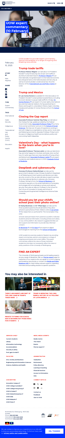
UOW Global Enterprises (14, 394)
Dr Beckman (23, 228)
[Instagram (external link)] (34, 388)
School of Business (45, 181)
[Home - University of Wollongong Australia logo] (8, 3)
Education (7, 144)
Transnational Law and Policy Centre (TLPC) (7, 135)
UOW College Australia (13, 386)
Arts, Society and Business (14, 359)
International (7, 116)
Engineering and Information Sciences (18, 362)
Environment (38, 362)
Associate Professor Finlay (41, 124)
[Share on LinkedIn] (6, 94)
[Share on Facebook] (6, 89)
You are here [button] (6, 8)
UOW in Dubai (10, 391)
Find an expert (49, 257)
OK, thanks (54, 431)
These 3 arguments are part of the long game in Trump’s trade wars (17, 295)
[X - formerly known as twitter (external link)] (38, 384)
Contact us (37, 392)
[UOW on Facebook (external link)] (34, 384)
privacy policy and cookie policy (16, 433)
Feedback (37, 395)
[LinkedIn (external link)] (38, 388)
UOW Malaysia (10, 399)
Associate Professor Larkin (39, 157)
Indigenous (7, 126)
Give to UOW (38, 397)
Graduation (37, 359)
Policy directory (39, 365)
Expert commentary (7, 106)
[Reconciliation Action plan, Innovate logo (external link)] (43, 415)
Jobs (35, 376)
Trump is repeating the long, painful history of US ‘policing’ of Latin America (46, 295)
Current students (12, 339)
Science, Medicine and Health (15, 365)
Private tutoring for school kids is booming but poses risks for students (18, 319)
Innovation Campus (12, 383)
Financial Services (39, 370)
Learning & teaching (40, 368)
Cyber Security (7, 121)
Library (8, 341)
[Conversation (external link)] (41, 388)
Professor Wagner (45, 76)
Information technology (14, 344)
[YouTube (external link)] (41, 384)
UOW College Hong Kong (14, 388)
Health (7, 148)
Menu (59, 3)
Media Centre (38, 339)
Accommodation (11, 347)
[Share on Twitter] (6, 91)
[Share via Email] (6, 97)
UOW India (9, 396)
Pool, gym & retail (11, 352)
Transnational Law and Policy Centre (42, 84)
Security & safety (11, 349)
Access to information (41, 373)
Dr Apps (35, 228)
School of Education (50, 230)
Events (36, 344)
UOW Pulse (9, 402)
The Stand (37, 341)
